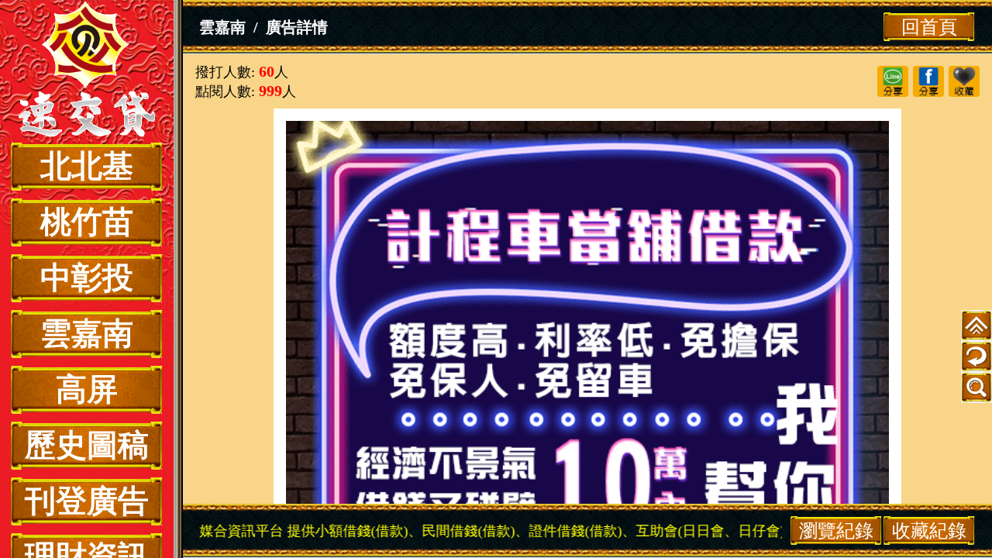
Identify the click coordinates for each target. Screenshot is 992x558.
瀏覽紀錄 (836, 530)
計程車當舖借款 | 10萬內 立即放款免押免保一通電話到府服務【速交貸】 (87, 71)
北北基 (86, 166)
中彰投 (86, 277)
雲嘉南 (86, 333)
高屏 (87, 389)
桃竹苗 (86, 222)
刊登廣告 (87, 501)
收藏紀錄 (929, 530)
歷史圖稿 (87, 445)
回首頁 (929, 26)
